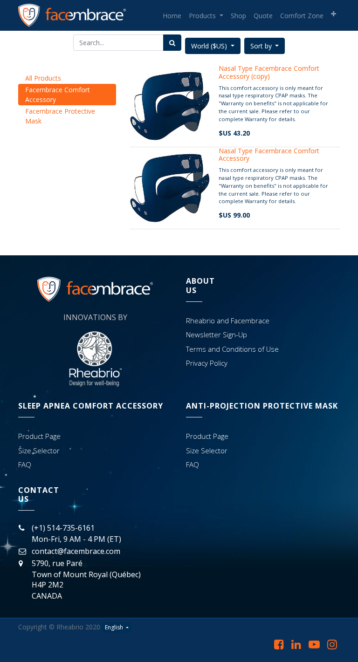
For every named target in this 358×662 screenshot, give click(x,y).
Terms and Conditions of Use (232, 349)
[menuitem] (172, 15)
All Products (43, 78)
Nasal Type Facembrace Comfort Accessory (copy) (269, 72)
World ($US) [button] (210, 45)
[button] (333, 14)
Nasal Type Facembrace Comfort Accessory (269, 154)
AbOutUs (200, 285)
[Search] (172, 42)
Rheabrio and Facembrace (227, 320)
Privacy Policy (206, 363)
